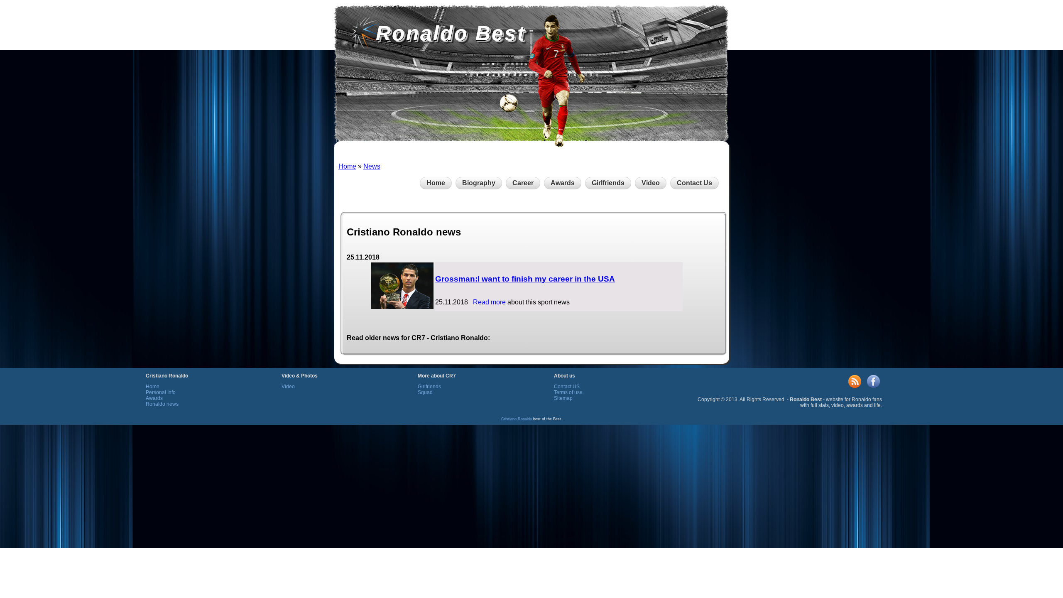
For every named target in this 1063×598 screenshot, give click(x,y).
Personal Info (161, 392)
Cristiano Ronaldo (516, 419)
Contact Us (694, 182)
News (371, 166)
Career (523, 182)
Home (347, 166)
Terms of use (568, 392)
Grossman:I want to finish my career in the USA (525, 278)
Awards (563, 182)
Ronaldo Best (451, 33)
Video (651, 182)
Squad (425, 392)
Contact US (567, 387)
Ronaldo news (162, 404)
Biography (478, 182)
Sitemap (563, 398)
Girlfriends (608, 182)
